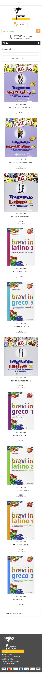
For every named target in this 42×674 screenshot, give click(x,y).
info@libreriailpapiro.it (13, 661)
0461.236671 (8, 659)
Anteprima (16, 103)
